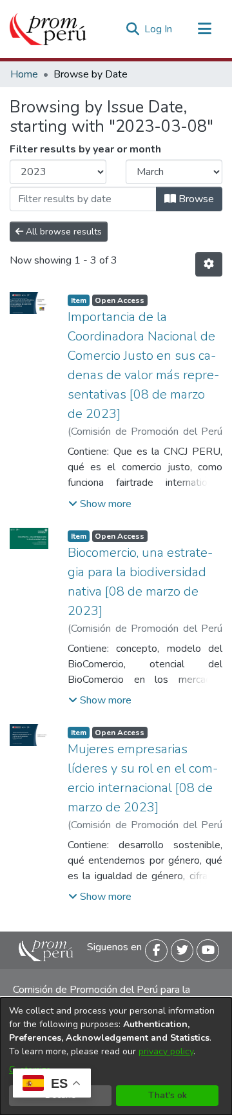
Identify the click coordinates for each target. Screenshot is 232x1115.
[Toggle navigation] (204, 29)
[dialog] (116, 1056)
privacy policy (166, 1051)
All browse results (62, 231)
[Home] (48, 29)
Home (24, 74)
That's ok (167, 1095)
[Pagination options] (208, 264)
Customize (30, 1069)
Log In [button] (158, 29)
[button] (100, 503)
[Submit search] (132, 29)
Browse (195, 199)
